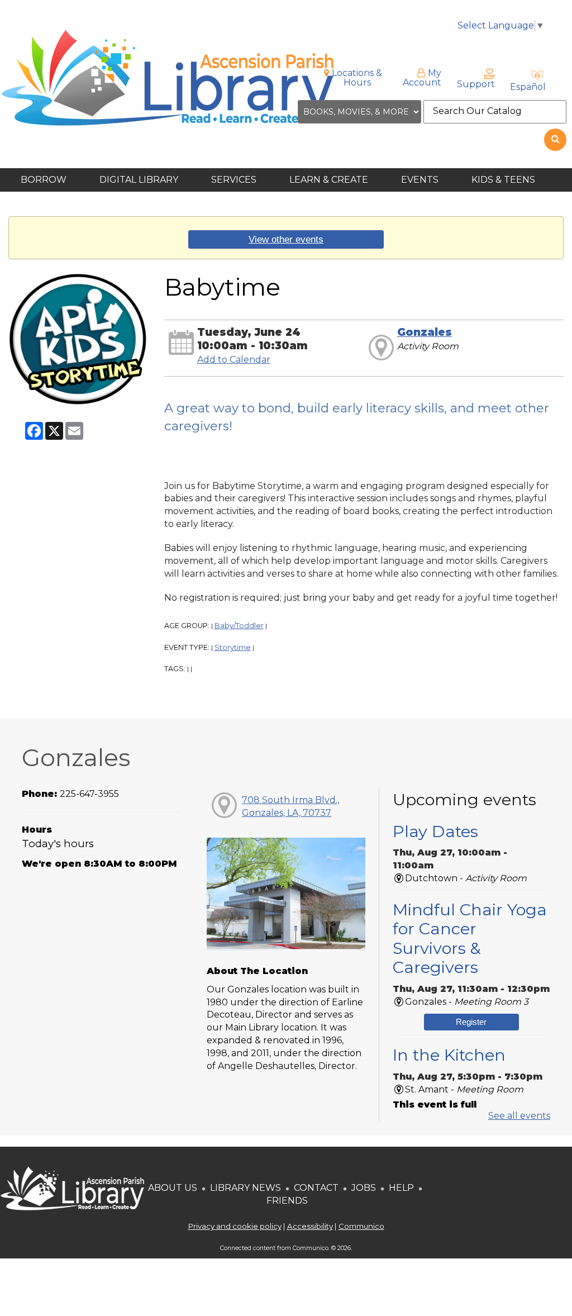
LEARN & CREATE (329, 179)
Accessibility (310, 1226)
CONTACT (316, 1187)
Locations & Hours (357, 78)
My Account (422, 78)
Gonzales (424, 332)
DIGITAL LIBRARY (139, 179)
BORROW (45, 179)
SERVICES (235, 179)
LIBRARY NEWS (245, 1187)
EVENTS (421, 179)
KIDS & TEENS (504, 179)
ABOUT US (172, 1187)
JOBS (362, 1187)
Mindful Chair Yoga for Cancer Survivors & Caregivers (470, 938)
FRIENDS (287, 1200)
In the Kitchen (449, 1055)
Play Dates (435, 831)
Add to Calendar (233, 359)
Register (471, 1022)
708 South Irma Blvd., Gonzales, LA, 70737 (290, 806)
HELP (401, 1187)
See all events (519, 1115)
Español (528, 87)
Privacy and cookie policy (235, 1226)
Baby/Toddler (239, 625)
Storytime (232, 647)
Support (476, 84)
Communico (361, 1226)
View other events (286, 239)
